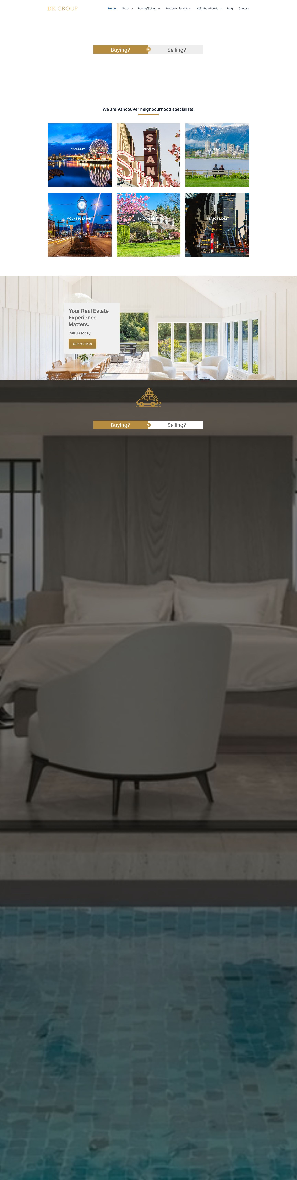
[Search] (217, 225)
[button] (131, 8)
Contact (243, 8)
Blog (230, 8)
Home (112, 8)
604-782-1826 (82, 343)
